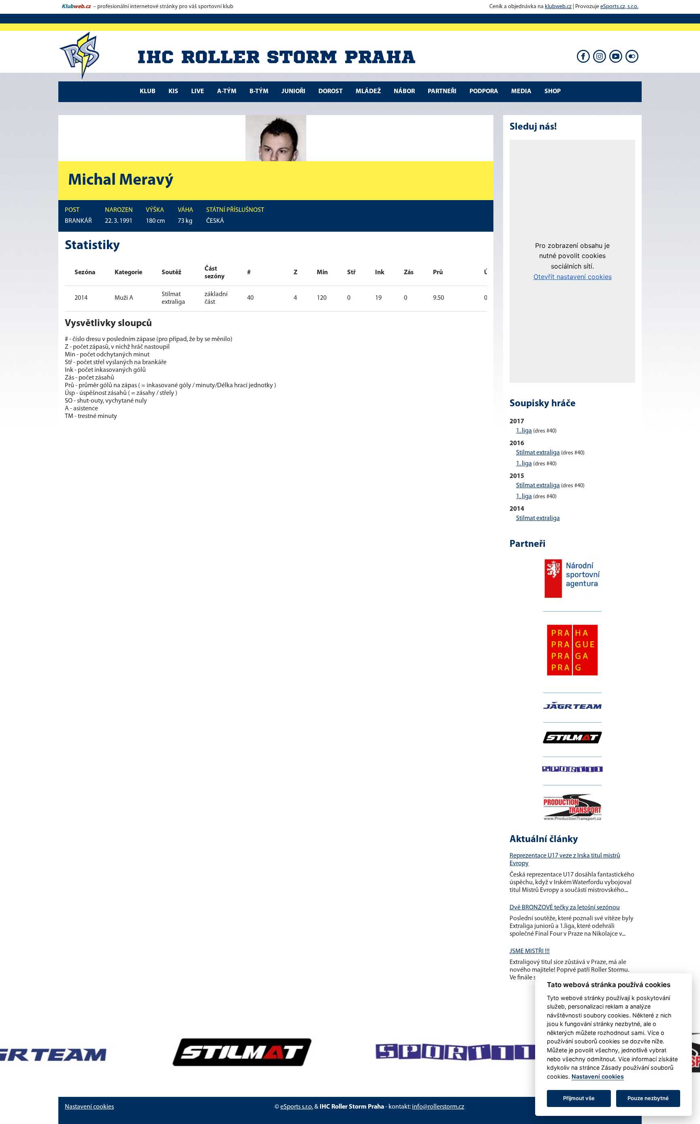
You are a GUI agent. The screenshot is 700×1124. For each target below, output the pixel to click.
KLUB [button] (148, 91)
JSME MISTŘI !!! (530, 951)
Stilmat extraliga (538, 453)
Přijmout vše (579, 1098)
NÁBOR (404, 91)
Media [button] (521, 91)
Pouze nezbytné (648, 1098)
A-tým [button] (227, 91)
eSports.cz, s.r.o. (619, 7)
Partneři (442, 91)
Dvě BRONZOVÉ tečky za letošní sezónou (565, 907)
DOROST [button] (330, 91)
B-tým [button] (259, 91)
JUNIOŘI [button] (293, 91)
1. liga (524, 431)
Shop (552, 91)
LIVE (197, 91)
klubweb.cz (558, 7)
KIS (173, 91)
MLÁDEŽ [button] (368, 91)
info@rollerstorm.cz (438, 1107)
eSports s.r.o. (296, 1107)
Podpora (484, 91)
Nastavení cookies (89, 1107)
